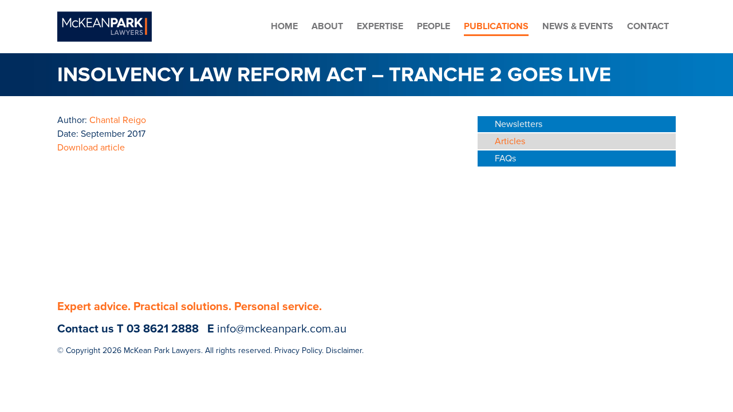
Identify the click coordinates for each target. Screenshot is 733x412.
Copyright (83, 350)
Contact (648, 26)
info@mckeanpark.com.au (281, 329)
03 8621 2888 (163, 329)
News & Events (577, 26)
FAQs (505, 158)
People (433, 26)
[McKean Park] (104, 26)
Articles (510, 141)
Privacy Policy (298, 350)
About (327, 26)
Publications (496, 26)
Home (284, 26)
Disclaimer (344, 350)
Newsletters (518, 124)
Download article (91, 147)
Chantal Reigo (117, 120)
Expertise (380, 26)
